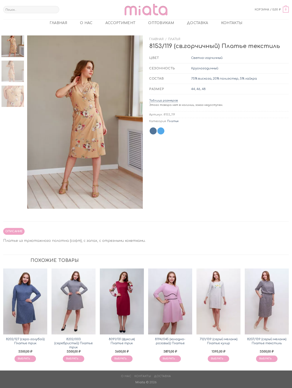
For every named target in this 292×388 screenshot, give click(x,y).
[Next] (135, 122)
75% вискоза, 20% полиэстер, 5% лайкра (224, 78)
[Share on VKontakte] (153, 131)
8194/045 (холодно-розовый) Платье (170, 341)
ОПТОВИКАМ (161, 23)
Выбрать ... (25, 358)
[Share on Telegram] (160, 131)
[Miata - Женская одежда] (146, 9)
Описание (14, 231)
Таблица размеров (163, 100)
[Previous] (35, 122)
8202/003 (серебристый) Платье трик (73, 343)
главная (58, 23)
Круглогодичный (204, 68)
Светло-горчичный (207, 58)
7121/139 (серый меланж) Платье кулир (218, 341)
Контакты (232, 23)
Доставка (197, 23)
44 (193, 89)
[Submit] (55, 9)
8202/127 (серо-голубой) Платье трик (25, 341)
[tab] (14, 231)
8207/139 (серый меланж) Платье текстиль (266, 341)
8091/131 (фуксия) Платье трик (122, 341)
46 (198, 89)
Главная (156, 39)
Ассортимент (120, 23)
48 (204, 89)
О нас (86, 23)
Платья (174, 39)
